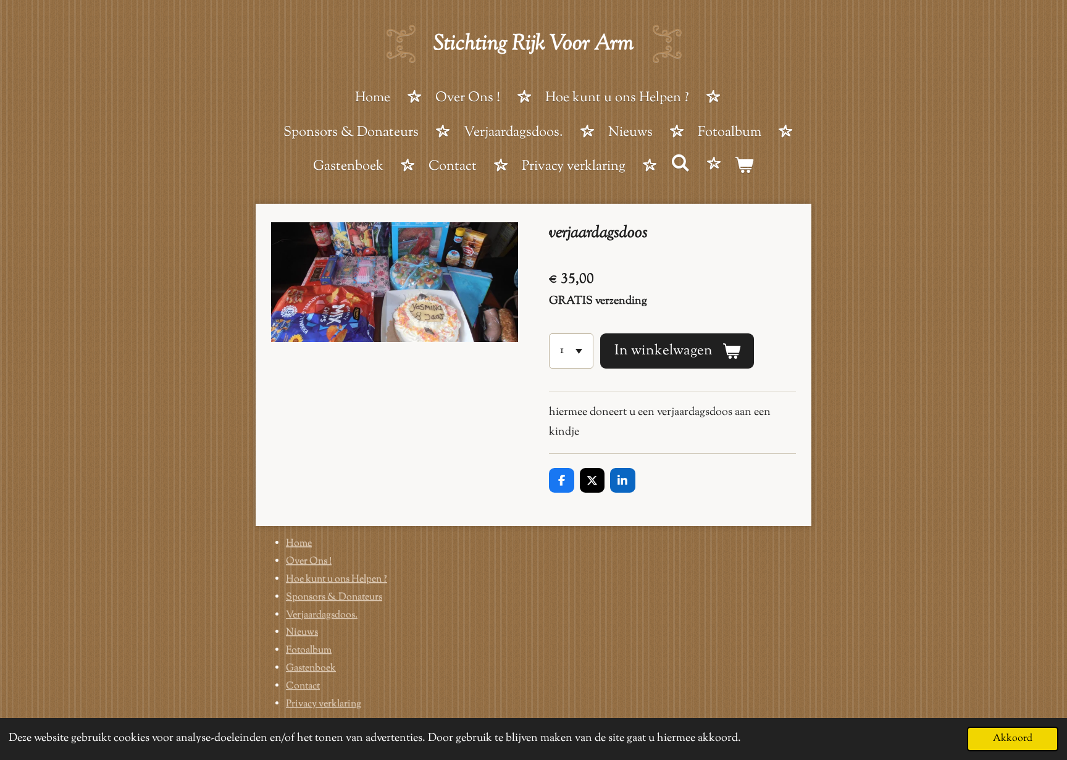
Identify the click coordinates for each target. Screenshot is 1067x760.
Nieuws (302, 632)
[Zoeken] (680, 165)
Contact (303, 686)
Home (299, 544)
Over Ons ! (309, 561)
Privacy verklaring (323, 704)
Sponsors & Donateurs (334, 597)
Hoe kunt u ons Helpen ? (336, 579)
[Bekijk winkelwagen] (744, 168)
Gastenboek (311, 668)
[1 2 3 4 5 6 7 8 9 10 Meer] (571, 350)
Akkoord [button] (1012, 738)
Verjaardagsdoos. (322, 615)
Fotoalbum (309, 650)
